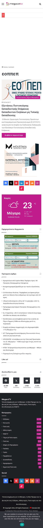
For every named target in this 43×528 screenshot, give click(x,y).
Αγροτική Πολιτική (9, 467)
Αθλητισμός (7, 430)
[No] (40, 519)
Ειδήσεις (6, 419)
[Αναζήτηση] (40, 4)
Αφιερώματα (7, 463)
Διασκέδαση (7, 460)
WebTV (5, 434)
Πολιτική (6, 426)
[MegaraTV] (15, 4)
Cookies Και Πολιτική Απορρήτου (16, 511)
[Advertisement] (21, 42)
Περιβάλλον (7, 456)
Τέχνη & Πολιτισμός (10, 437)
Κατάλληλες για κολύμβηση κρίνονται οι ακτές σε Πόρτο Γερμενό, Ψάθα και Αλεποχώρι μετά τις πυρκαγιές (21, 321)
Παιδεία (6, 448)
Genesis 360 (36, 508)
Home (5, 67)
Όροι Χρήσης (33, 511)
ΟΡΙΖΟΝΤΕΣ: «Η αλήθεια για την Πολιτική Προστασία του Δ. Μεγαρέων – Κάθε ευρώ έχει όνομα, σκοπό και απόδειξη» (22, 341)
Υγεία (5, 452)
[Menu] (3, 4)
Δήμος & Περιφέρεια (10, 445)
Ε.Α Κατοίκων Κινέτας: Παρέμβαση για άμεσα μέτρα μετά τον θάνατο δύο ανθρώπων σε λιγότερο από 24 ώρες (22, 295)
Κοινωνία (6, 423)
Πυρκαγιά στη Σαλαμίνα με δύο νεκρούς (17, 353)
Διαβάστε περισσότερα (14, 135)
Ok (22, 524)
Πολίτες (6, 441)
